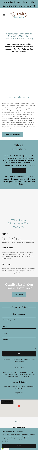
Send (19, 353)
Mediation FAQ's (19, 171)
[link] (19, 15)
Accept (19, 445)
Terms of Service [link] (17, 361)
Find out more (19, 294)
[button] (4, 15)
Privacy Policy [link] (29, 359)
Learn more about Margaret (12, 134)
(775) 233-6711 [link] (19, 393)
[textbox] (19, 319)
